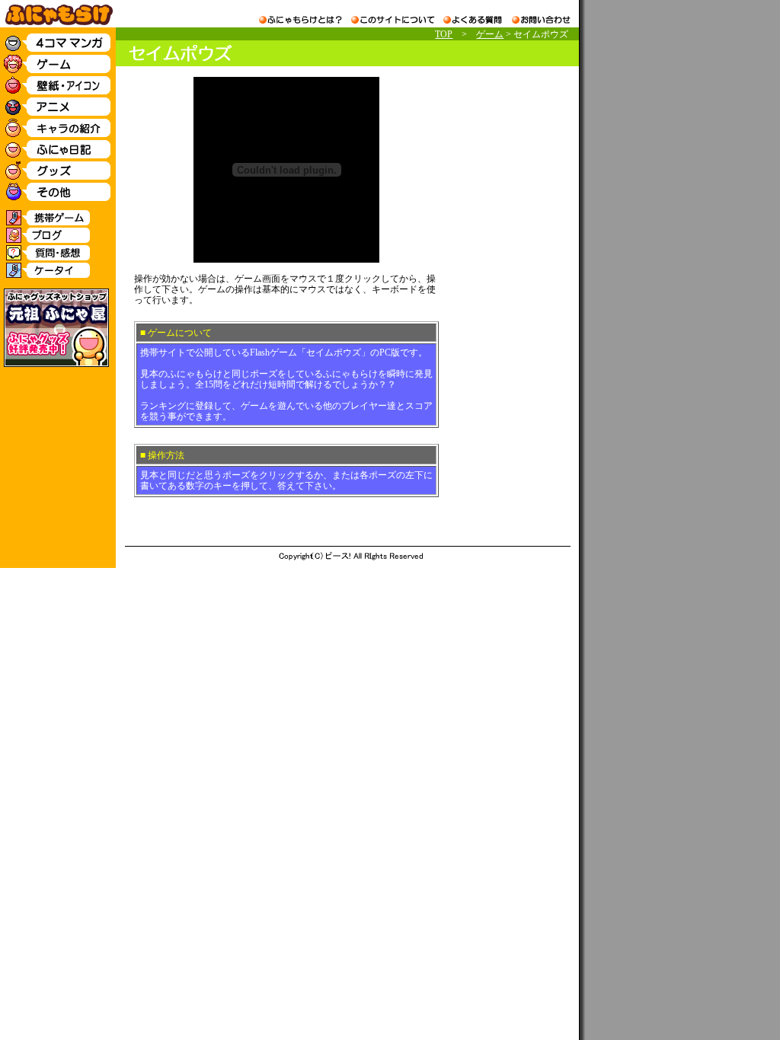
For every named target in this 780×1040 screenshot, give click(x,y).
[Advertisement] (507, 305)
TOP (443, 34)
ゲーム (489, 34)
